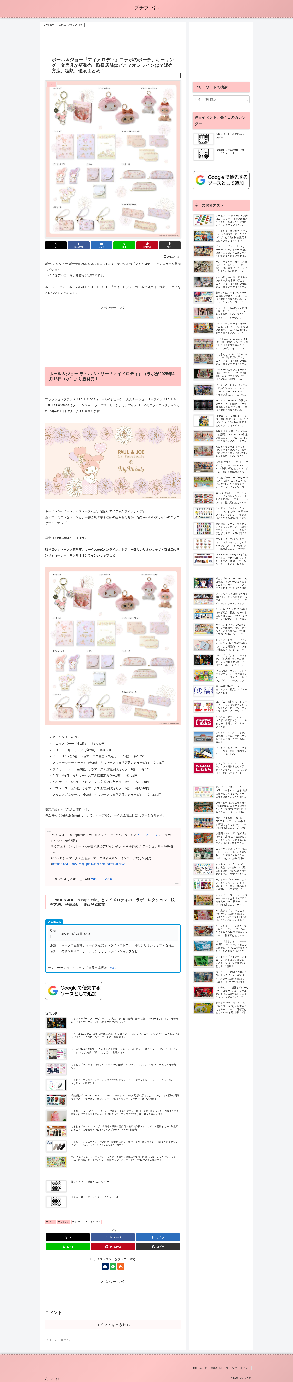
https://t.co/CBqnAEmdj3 (68, 864)
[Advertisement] (113, 35)
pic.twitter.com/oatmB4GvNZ (105, 864)
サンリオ (79, 1221)
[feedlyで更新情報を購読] (113, 1266)
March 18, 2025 (101, 879)
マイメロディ (94, 1221)
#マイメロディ (148, 835)
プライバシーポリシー (238, 1368)
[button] (170, 245)
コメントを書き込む (113, 1324)
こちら (111, 968)
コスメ (52, 1221)
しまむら (65, 1221)
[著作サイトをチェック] (105, 1266)
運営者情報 (216, 1368)
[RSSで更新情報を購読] (120, 1266)
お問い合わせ (200, 1368)
